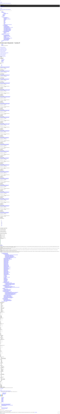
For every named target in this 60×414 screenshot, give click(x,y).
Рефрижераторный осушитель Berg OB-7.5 (4, 67)
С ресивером (5, 276)
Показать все (1, 245)
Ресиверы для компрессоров (3, 50)
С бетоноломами (6, 25)
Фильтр (1, 56)
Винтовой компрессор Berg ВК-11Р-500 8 (4, 110)
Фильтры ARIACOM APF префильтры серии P (10, 293)
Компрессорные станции (6, 281)
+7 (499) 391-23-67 (4, 393)
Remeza (5, 20)
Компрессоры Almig (6, 262)
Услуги (2, 16)
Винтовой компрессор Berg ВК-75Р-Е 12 (4, 192)
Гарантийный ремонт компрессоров (8, 24)
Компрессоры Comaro (6, 265)
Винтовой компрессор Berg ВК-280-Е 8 (4, 144)
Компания (3, 12)
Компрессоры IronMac (6, 273)
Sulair (4, 21)
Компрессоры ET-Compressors (7, 268)
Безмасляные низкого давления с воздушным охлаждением (11, 254)
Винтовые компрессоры (5, 253)
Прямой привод (5, 279)
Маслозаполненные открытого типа (9, 255)
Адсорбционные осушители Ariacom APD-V (10, 284)
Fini (4, 23)
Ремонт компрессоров (5, 17)
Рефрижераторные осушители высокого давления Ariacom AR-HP (12, 287)
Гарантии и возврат (6, 13)
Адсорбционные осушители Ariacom (8, 282)
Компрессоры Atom (6, 264)
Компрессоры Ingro (6, 272)
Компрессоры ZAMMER (6, 260)
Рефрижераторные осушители (7, 36)
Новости (2, 401)
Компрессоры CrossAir (6, 266)
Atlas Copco (5, 18)
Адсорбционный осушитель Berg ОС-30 (4, 79)
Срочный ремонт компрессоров (6, 33)
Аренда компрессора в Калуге (7, 30)
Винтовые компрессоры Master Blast (8, 259)
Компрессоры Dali (6, 267)
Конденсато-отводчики (5, 298)
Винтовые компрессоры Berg (7, 258)
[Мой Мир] (2, 395)
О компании (3, 397)
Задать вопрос (1, 388)
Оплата (2, 399)
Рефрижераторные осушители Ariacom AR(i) (10, 286)
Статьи (2, 400)
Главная (2, 11)
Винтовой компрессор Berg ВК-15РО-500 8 (5, 83)
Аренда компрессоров (4, 405)
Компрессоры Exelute (6, 269)
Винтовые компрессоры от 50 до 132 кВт (8, 27)
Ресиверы (4, 288)
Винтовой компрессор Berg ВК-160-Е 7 (4, 158)
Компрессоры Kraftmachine (7, 274)
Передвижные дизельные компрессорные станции (10, 257)
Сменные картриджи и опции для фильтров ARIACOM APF (11, 292)
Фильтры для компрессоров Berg (7, 295)
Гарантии (3, 398)
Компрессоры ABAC (6, 261)
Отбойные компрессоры (6, 26)
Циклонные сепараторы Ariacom (7, 289)
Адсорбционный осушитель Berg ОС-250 (4, 75)
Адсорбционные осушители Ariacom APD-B (10, 283)
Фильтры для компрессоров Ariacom (8, 291)
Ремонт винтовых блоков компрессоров (6, 404)
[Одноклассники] (1, 395)
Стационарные (5, 280)
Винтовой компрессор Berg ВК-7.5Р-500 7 (4, 124)
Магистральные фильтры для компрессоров (8, 297)
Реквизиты (4, 15)
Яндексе (11, 410)
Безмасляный (5, 278)
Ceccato (5, 22)
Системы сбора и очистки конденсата (4, 52)
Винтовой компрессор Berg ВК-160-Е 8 (4, 151)
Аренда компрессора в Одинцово (7, 29)
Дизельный (5, 275)
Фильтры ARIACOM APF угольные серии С (10, 294)
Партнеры (4, 14)
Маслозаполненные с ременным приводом (9, 256)
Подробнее (36, 412)
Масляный (5, 277)
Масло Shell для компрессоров (7, 299)
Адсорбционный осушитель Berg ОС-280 (4, 71)
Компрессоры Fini (6, 270)
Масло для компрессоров (6, 39)
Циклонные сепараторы (6, 37)
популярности (1, 58)
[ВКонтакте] (0, 395)
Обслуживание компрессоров (6, 31)
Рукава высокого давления (5, 40)
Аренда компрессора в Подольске (7, 28)
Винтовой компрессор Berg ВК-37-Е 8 (4, 185)
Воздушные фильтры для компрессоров (8, 296)
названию (3, 60)
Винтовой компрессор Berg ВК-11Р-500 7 (4, 117)
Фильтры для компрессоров (7, 38)
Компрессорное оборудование (6, 34)
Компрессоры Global (6, 271)
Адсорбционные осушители (7, 35)
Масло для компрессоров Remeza (7, 300)
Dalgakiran (5, 19)
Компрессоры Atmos (6, 263)
